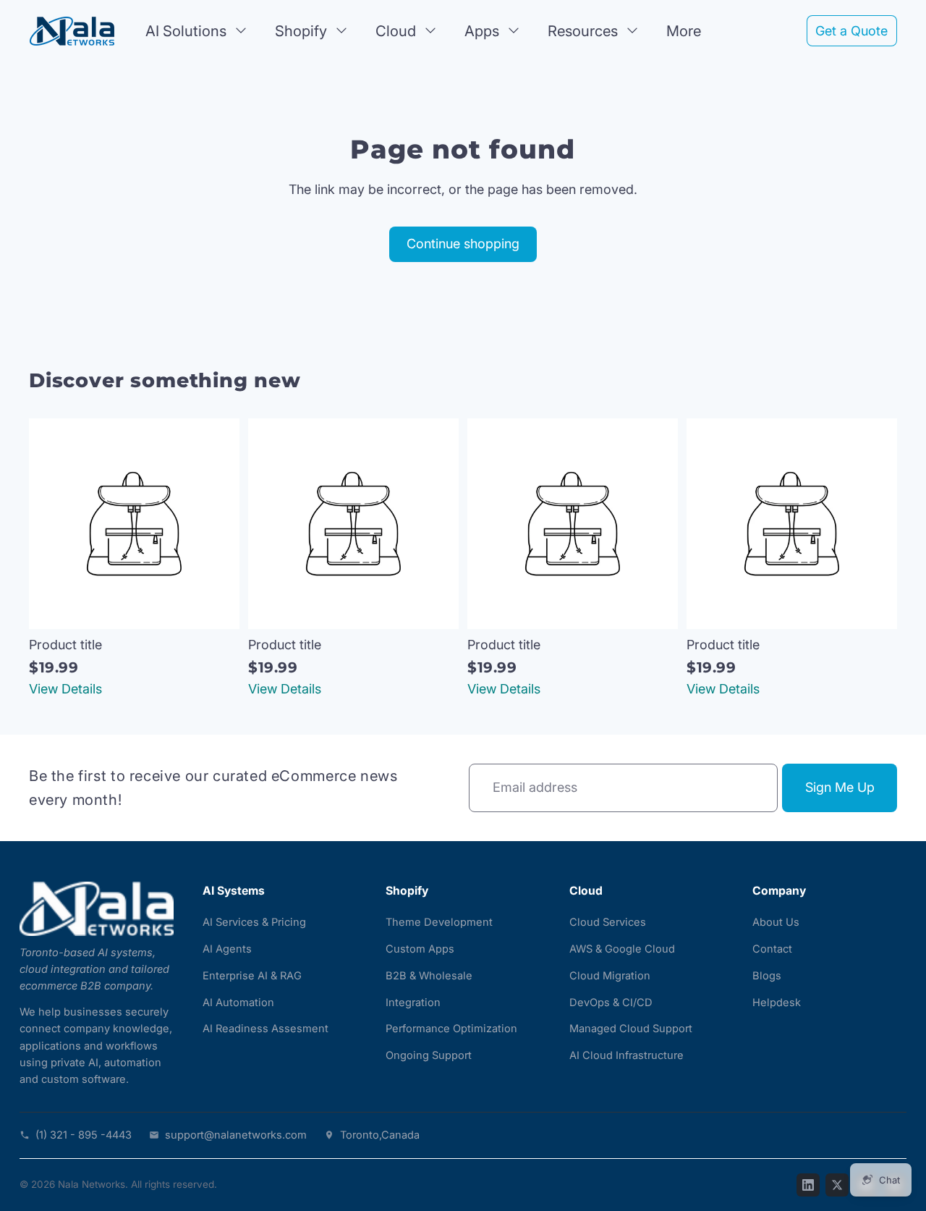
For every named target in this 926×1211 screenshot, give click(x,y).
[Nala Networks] (97, 909)
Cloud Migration (609, 975)
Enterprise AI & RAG (252, 975)
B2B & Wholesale (429, 975)
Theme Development (439, 922)
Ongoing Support (429, 1055)
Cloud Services (607, 922)
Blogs (766, 975)
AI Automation (238, 1002)
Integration (413, 1002)
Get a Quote (851, 30)
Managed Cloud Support (630, 1028)
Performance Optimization (451, 1028)
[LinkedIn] (808, 1185)
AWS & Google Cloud (622, 948)
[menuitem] (683, 30)
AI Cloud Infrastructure (626, 1055)
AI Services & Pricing (254, 922)
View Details (65, 688)
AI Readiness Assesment (265, 1028)
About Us (775, 922)
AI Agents (227, 948)
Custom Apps (420, 948)
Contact (772, 948)
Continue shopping (463, 243)
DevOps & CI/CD (611, 1002)
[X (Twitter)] (837, 1185)
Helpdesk (776, 1002)
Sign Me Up (840, 787)
